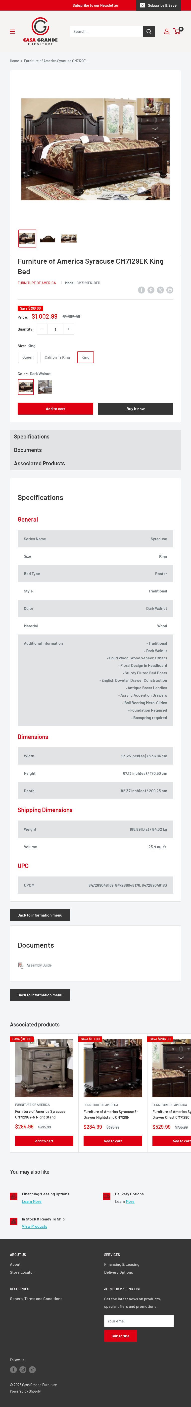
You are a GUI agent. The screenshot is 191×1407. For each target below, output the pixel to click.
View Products (34, 1226)
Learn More (32, 1201)
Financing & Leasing (122, 1264)
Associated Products (39, 463)
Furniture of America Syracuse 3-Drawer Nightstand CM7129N (111, 1114)
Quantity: (26, 329)
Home (14, 61)
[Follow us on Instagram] (22, 1369)
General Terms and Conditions (36, 1298)
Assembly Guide (39, 965)
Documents (28, 449)
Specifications (31, 436)
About (15, 1264)
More (130, 1201)
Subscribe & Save (162, 5)
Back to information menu (39, 915)
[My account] (166, 31)
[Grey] (45, 387)
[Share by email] (169, 289)
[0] (177, 31)
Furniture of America (37, 283)
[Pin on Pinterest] (150, 289)
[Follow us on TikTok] (32, 1369)
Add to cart (55, 408)
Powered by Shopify (25, 1391)
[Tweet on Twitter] (160, 289)
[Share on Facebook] (141, 289)
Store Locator (22, 1272)
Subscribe (121, 1335)
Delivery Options (118, 1272)
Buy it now (136, 408)
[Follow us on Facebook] (13, 1369)
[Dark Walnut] (26, 387)
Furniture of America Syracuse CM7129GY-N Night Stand (40, 1114)
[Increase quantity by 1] (68, 329)
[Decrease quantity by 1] (42, 329)
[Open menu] (12, 32)
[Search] (149, 31)
